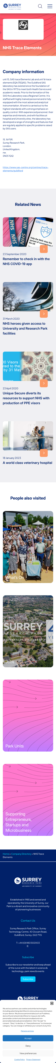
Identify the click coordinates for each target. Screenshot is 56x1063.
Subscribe (28, 979)
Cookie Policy (19, 1059)
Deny (28, 1045)
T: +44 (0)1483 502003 (28, 942)
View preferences (28, 1053)
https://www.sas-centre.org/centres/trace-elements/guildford (26, 169)
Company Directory (21, 853)
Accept (28, 1038)
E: (28, 946)
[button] (52, 1003)
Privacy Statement (33, 1059)
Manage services (27, 1031)
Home (6, 853)
